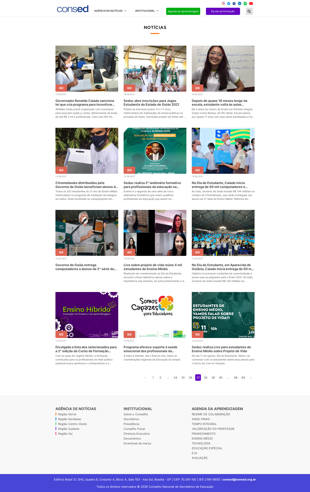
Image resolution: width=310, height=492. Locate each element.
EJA (194, 453)
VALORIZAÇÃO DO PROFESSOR (213, 429)
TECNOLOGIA (201, 443)
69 (243, 377)
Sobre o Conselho (136, 414)
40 (220, 377)
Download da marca (137, 443)
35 (183, 377)
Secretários (131, 419)
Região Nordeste (69, 419)
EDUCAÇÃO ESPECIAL (207, 448)
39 (213, 377)
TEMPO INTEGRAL (204, 424)
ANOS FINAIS (201, 419)
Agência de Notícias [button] (108, 10)
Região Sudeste (68, 429)
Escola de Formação (223, 11)
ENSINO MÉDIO (202, 438)
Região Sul (65, 433)
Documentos (132, 438)
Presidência (131, 424)
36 (190, 377)
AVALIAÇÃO (200, 458)
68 (236, 377)
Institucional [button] (145, 10)
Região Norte (67, 414)
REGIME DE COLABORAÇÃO (211, 414)
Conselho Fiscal (134, 429)
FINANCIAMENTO (204, 433)
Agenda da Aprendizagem (183, 11)
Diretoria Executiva (137, 433)
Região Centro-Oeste (72, 424)
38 (205, 377)
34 (175, 377)
